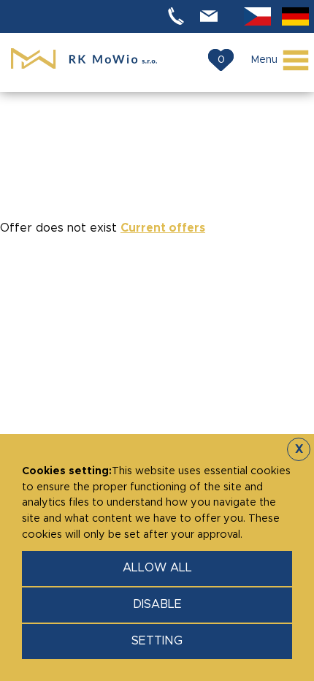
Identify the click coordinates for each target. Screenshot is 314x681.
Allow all (157, 568)
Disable (157, 604)
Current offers (162, 228)
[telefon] (178, 16)
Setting (157, 641)
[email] (211, 16)
